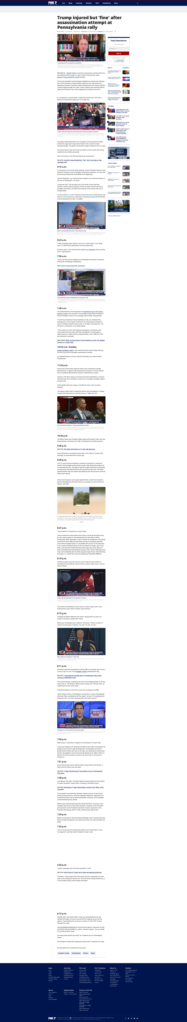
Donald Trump (71, 73)
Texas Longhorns (53, 992)
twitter (128, 1018)
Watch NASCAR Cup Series (85, 999)
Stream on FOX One (85, 990)
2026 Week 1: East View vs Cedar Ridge (113, 180)
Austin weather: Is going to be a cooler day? (114, 166)
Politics (85, 953)
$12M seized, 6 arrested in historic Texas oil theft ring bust (122, 124)
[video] (126, 168)
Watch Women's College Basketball (85, 1006)
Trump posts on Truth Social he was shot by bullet (70, 730)
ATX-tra (96, 982)
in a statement (90, 249)
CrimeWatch (97, 970)
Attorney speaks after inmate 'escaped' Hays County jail (114, 193)
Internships (112, 979)
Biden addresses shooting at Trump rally (68, 657)
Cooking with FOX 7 (68, 973)
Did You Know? (129, 981)
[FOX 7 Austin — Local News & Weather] (53, 3)
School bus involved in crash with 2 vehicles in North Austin (114, 72)
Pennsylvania (76, 953)
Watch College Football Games (84, 994)
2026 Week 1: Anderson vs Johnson (114, 173)
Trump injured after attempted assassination (69, 63)
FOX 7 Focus (98, 973)
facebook (125, 1018)
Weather (128, 968)
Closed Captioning (114, 980)
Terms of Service (119, 61)
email (137, 1018)
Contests (66, 979)
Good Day (67, 968)
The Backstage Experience (85, 982)
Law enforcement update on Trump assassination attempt (73, 425)
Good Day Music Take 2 (85, 980)
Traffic (50, 972)
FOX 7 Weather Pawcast (131, 970)
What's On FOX (113, 970)
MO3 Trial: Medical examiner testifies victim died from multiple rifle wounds (114, 98)
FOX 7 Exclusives (100, 968)
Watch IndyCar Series (84, 1000)
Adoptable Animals (68, 977)
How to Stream (82, 970)
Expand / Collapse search (137, 3)
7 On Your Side (98, 972)
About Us (113, 968)
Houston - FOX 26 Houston (70, 994)
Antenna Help (113, 986)
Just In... (110, 68)
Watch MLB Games (83, 997)
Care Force (97, 977)
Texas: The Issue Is (99, 975)
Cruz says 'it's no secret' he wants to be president (123, 117)
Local (50, 970)
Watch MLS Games (83, 1010)
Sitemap (50, 980)
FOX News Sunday (53, 979)
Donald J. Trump (76, 31)
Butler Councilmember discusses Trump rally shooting (71, 230)
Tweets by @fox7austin (114, 216)
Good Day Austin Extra (84, 979)
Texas (50, 973)
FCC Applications (114, 984)
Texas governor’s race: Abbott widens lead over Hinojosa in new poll (123, 111)
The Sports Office (83, 975)
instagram (131, 1018)
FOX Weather (128, 980)
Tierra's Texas (82, 972)
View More (126, 68)
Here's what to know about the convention (71, 266)
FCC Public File (113, 982)
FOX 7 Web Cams (129, 978)
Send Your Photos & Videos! (130, 975)
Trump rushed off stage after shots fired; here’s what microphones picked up (77, 131)
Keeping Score (67, 972)
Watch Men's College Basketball (84, 1003)
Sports (51, 990)
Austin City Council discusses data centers (114, 186)
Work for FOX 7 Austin (115, 977)
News (93, 953)
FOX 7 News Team (114, 975)
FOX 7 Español (82, 973)
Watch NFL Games (83, 992)
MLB (50, 995)
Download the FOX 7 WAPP (130, 972)
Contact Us (112, 972)
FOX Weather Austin (84, 977)
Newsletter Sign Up (114, 973)
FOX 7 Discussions (99, 980)
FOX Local (82, 968)
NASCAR (51, 997)
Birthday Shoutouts (68, 970)
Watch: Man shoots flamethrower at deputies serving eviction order (114, 85)
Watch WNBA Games (84, 1008)
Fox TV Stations (69, 31)
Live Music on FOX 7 (69, 975)
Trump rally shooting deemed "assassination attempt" (71, 598)
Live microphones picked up (66, 927)
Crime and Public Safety (54, 977)
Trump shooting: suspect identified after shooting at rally (72, 297)
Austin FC (51, 994)
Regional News (69, 990)
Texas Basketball (53, 999)
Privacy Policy (120, 60)
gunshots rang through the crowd (68, 77)
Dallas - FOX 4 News (69, 992)
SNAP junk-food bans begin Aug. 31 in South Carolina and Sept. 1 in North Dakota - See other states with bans (114, 92)
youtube (134, 1018)
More (116, 3)
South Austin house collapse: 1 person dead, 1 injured (114, 78)
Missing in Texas (98, 979)
